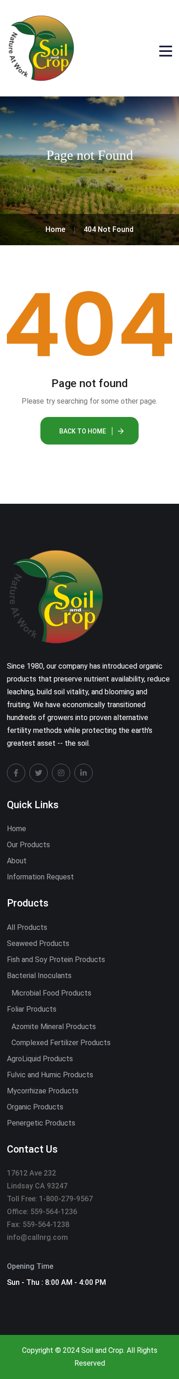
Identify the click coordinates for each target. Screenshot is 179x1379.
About (17, 860)
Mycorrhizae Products (42, 1090)
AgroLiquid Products (40, 1058)
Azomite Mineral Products (53, 1026)
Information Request (40, 876)
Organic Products (35, 1107)
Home (16, 828)
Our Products (28, 844)
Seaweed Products (38, 943)
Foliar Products (31, 1009)
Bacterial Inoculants (39, 975)
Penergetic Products (41, 1123)
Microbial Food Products (51, 993)
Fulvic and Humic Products (50, 1074)
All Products (27, 927)
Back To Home (82, 431)
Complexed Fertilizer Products (61, 1042)
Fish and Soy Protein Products (56, 959)
